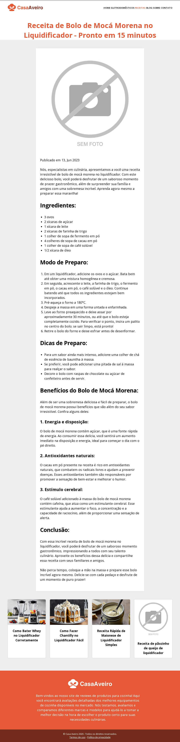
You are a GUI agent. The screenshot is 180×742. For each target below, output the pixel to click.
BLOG (149, 7)
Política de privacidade (99, 737)
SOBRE (156, 7)
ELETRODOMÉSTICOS (122, 7)
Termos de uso (77, 737)
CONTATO (166, 7)
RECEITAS (140, 7)
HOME (107, 7)
